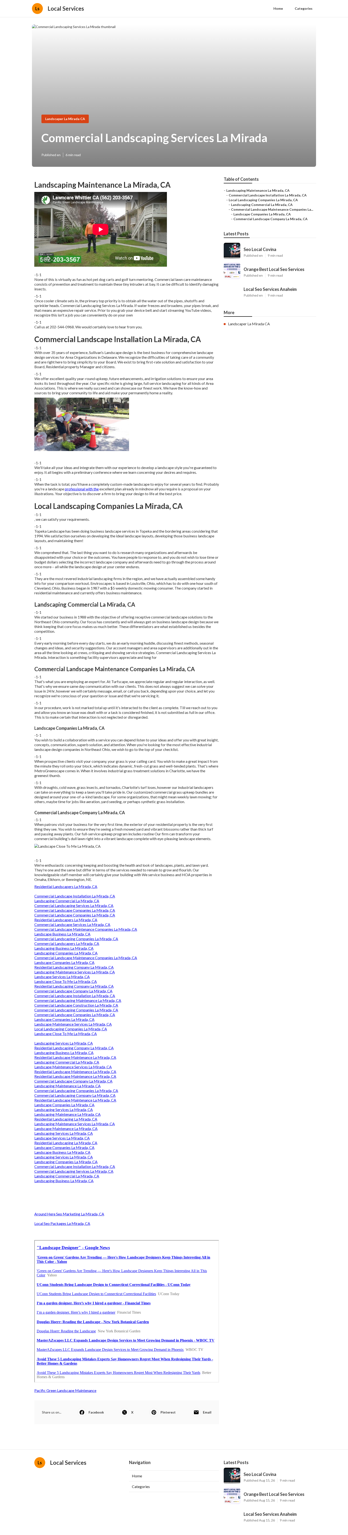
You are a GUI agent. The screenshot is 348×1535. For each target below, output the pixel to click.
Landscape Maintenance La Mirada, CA (66, 1128)
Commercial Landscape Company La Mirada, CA (73, 991)
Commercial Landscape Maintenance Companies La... (272, 209)
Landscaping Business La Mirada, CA (64, 948)
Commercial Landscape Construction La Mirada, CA (76, 1005)
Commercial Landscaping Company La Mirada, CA (75, 1095)
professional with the (82, 489)
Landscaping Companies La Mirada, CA (66, 953)
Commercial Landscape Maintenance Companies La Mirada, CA (85, 929)
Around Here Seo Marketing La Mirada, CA (69, 1214)
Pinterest (168, 1412)
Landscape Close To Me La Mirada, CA (65, 981)
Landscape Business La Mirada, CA (62, 934)
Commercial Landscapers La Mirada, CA (66, 943)
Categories (303, 8)
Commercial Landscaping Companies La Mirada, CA (76, 938)
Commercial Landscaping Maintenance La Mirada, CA (77, 1000)
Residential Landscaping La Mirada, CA (65, 1119)
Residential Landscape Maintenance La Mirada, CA (75, 1057)
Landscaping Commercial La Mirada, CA (66, 900)
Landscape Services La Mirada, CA (62, 976)
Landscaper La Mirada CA (65, 119)
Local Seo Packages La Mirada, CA (62, 1223)
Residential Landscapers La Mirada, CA (65, 886)
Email (207, 1412)
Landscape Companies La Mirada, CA (64, 962)
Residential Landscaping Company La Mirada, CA (74, 967)
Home (278, 8)
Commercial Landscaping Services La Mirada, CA (73, 905)
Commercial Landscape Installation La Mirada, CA (74, 896)
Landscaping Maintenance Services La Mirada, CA (74, 972)
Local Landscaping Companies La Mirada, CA (70, 1029)
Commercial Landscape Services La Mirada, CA (72, 924)
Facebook (96, 1412)
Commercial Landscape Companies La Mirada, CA (74, 910)
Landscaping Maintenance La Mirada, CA (67, 1086)
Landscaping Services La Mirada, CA (63, 1043)
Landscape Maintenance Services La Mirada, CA (73, 1024)
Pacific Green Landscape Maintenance (65, 1390)
